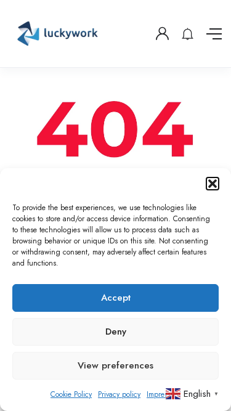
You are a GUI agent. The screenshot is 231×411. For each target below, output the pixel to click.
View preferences (115, 365)
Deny (115, 331)
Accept (116, 297)
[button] (212, 183)
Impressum (163, 394)
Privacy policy (119, 394)
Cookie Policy (71, 394)
